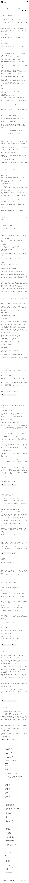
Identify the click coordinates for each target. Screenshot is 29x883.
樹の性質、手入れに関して (10, 760)
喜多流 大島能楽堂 (9, 867)
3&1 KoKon (8, 860)
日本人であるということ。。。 (13, 781)
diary (7, 749)
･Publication (8, 6)
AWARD (7, 746)
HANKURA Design (9, 841)
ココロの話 (8, 757)
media (7, 753)
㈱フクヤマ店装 (8, 845)
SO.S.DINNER (8, 861)
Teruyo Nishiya (8, 852)
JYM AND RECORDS (9, 857)
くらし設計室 (8, 833)
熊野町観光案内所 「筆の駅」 (11, 804)
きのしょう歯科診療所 (10, 820)
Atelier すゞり (8, 868)
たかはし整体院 (8, 821)
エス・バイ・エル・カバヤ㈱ (11, 844)
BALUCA (7, 864)
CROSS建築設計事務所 (10, 836)
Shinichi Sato (8, 851)
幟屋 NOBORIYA (9, 869)
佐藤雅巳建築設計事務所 (10, 840)
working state (8, 754)
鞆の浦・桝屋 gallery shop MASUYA (12, 808)
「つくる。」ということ (10, 756)
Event (7, 750)
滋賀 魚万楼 (8, 813)
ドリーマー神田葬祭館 (10, 805)
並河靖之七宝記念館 (9, 865)
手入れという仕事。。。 (12, 778)
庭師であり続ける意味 (10, 758)
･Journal (18, 8)
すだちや (7, 816)
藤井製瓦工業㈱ (8, 871)
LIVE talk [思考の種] (9, 752)
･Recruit (18, 6)
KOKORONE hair (9, 817)
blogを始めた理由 (9, 748)
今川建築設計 (8, 828)
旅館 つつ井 (8, 812)
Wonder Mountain (9, 863)
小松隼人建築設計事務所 (10, 837)
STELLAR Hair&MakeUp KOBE (11, 859)
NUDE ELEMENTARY (9, 832)
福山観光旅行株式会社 (10, 872)
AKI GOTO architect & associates (11, 829)
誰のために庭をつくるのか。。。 (13, 773)
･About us (8, 8)
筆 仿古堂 (8, 809)
